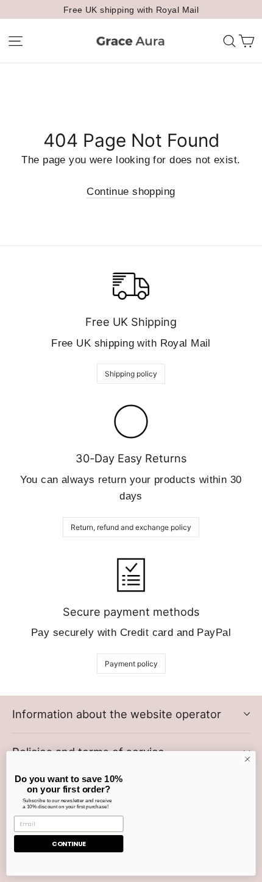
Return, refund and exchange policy (131, 527)
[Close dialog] (247, 758)
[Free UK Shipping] (131, 285)
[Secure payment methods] (131, 575)
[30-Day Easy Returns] (131, 421)
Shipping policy (131, 373)
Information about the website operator (116, 714)
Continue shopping (131, 191)
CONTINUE (68, 843)
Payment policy (131, 663)
